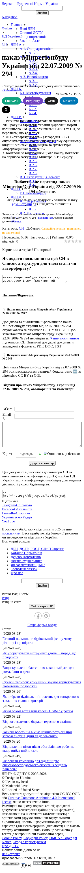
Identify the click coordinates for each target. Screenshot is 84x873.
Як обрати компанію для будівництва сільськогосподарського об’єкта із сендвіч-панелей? (34, 765)
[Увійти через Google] (46, 615)
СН (21, 228)
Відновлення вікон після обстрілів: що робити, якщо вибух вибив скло (38, 748)
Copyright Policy (35, 838)
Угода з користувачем (29, 842)
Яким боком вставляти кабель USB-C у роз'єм (37, 711)
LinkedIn (69, 101)
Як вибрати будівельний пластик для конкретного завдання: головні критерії (40, 699)
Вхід (5, 598)
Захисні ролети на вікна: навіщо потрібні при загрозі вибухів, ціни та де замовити (37, 734)
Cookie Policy (12, 838)
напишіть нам (45, 217)
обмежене (9, 90)
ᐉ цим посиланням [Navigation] (64, 338)
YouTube (8, 521)
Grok (51, 101)
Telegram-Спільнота (17, 505)
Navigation (9, 17)
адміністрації (22, 204)
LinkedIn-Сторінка (16, 513)
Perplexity (33, 101)
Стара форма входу (42, 625)
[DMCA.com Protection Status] (46, 864)
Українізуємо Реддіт (17, 517)
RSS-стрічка (11, 854)
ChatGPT (11, 101)
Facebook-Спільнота (17, 509)
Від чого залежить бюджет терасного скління (36, 721)
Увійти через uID (42, 606)
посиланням (11, 533)
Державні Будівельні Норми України (30, 4)
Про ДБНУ (10, 846)
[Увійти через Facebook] (38, 615)
